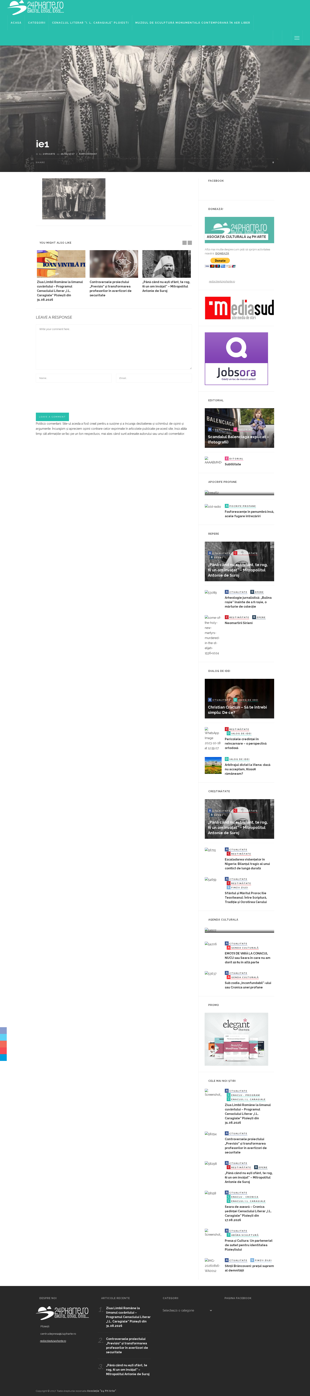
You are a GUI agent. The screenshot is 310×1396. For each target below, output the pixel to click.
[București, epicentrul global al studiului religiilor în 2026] (210, 930)
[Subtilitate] (213, 460)
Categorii (37, 22)
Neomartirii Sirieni (239, 623)
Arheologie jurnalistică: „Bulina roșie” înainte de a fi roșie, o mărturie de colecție (248, 602)
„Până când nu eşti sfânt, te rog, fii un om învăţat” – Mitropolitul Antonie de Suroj (166, 286)
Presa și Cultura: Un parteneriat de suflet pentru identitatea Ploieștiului (248, 1245)
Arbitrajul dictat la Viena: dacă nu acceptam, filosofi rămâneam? (247, 769)
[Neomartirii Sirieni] (213, 635)
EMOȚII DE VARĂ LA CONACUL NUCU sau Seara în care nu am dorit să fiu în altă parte (247, 958)
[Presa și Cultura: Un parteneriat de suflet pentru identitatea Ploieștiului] (213, 1232)
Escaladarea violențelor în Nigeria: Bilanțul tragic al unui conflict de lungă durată (247, 864)
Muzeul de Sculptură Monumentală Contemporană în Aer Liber (192, 22)
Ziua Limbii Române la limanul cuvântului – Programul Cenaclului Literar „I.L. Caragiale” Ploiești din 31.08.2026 (60, 290)
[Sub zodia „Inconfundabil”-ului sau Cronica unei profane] (210, 973)
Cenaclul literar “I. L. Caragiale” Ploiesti (90, 22)
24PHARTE (49, 154)
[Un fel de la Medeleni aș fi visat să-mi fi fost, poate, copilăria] (212, 492)
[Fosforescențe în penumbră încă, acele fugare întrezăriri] (213, 506)
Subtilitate (233, 464)
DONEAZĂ (222, 253)
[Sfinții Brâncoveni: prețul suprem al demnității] (213, 1265)
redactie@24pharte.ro (222, 281)
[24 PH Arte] (35, 7)
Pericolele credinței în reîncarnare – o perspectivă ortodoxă (246, 743)
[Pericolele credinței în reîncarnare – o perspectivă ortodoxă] (213, 738)
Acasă (16, 22)
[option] (61, 276)
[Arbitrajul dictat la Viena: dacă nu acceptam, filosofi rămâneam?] (213, 765)
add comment (88, 154)
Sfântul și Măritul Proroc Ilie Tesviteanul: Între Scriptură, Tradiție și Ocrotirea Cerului (246, 897)
